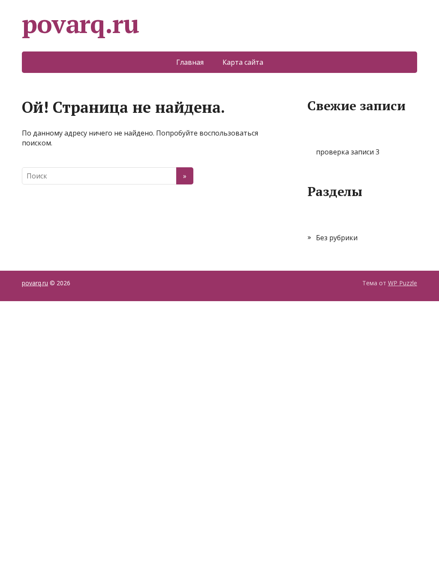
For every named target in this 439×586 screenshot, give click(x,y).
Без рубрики (337, 237)
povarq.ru (80, 23)
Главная (190, 62)
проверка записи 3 (347, 152)
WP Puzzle (402, 283)
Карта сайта (243, 62)
